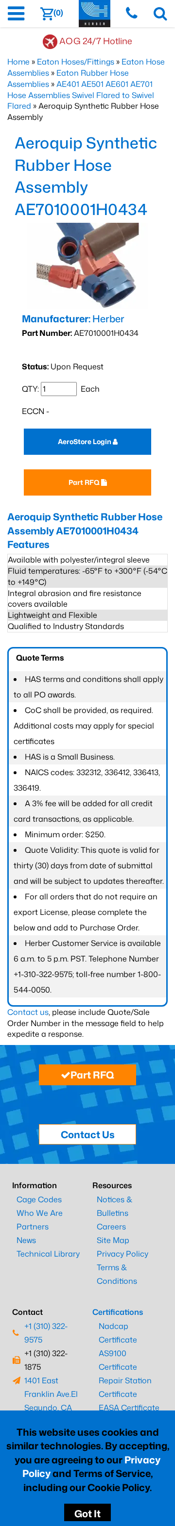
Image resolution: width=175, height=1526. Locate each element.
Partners (33, 1226)
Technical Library (48, 1253)
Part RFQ (85, 482)
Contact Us (88, 1134)
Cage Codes (39, 1199)
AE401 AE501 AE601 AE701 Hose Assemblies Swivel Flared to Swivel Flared (80, 95)
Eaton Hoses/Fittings (75, 61)
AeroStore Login (85, 441)
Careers (111, 1226)
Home (18, 61)
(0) (58, 12)
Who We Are (40, 1213)
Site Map (113, 1240)
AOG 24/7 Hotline (95, 40)
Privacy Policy (122, 1253)
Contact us (28, 1012)
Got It (87, 1513)
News (26, 1240)
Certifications (117, 1312)
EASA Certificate (129, 1407)
